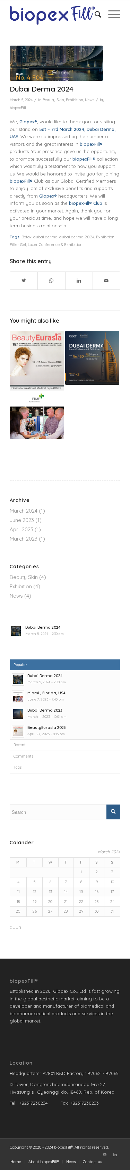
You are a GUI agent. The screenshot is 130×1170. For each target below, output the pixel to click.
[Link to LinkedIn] (115, 1154)
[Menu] (110, 14)
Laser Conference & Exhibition (55, 244)
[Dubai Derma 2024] (56, 63)
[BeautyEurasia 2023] (37, 358)
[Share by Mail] (106, 280)
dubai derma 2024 (76, 236)
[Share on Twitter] (23, 280)
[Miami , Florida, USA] (37, 412)
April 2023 (21, 529)
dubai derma (45, 236)
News (89, 99)
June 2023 (22, 520)
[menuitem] (94, 14)
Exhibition (74, 99)
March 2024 (23, 510)
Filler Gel (18, 244)
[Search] (94, 14)
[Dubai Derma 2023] (92, 358)
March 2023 (23, 538)
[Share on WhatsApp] (51, 280)
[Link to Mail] (104, 1154)
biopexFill (18, 107)
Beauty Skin (53, 99)
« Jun (15, 927)
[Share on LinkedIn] (79, 280)
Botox (26, 236)
